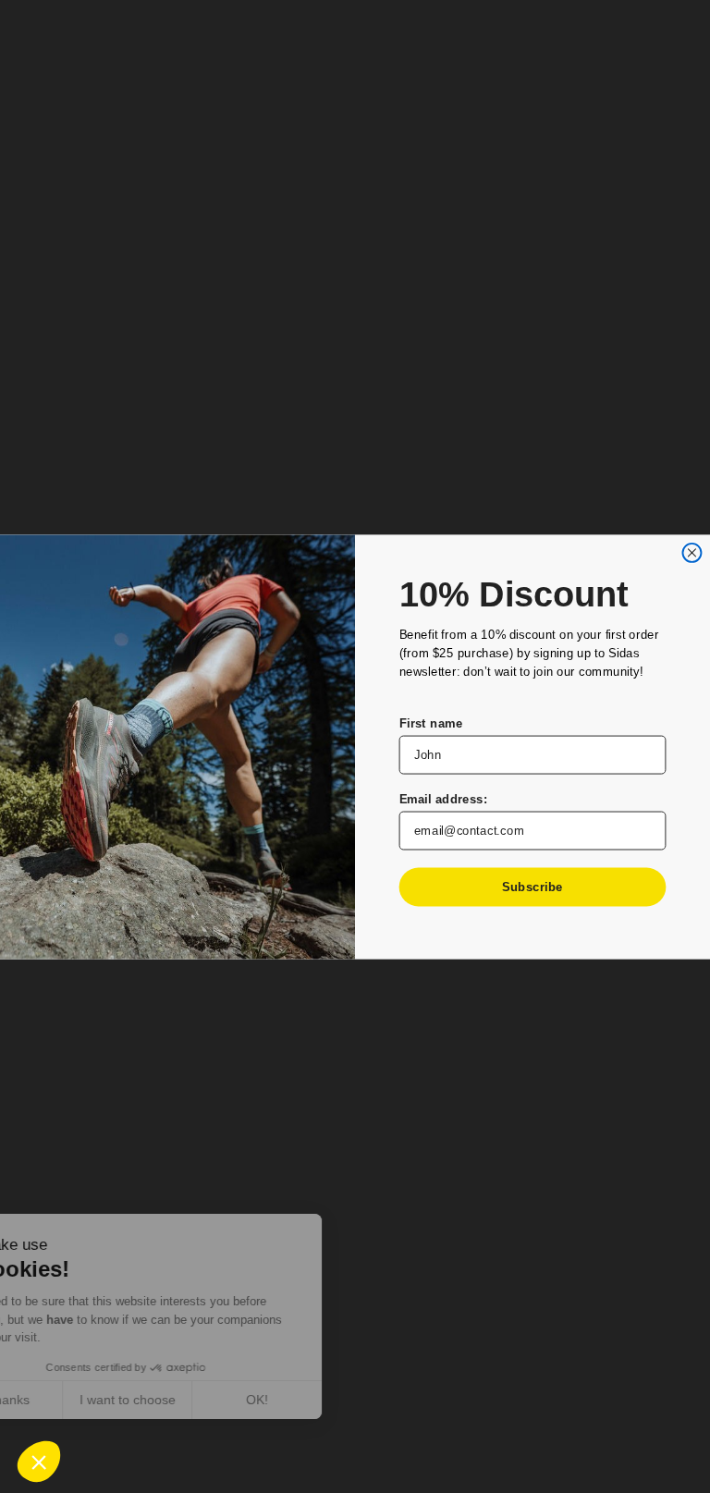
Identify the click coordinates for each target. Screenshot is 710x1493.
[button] (39, 1461)
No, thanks (83, 1399)
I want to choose (213, 1399)
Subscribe (532, 886)
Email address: (443, 798)
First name (431, 722)
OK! (342, 1399)
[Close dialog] (691, 552)
